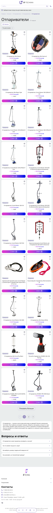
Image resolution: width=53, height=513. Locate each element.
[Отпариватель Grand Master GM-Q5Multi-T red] (39, 85)
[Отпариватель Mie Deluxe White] (39, 311)
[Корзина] (30, 510)
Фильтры (6, 24)
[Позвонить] (50, 6)
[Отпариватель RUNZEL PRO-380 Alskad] (39, 386)
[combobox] (7, 28)
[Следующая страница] (33, 416)
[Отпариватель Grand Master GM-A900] (13, 311)
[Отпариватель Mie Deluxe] (13, 48)
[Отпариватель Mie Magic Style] (13, 85)
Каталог (9, 14)
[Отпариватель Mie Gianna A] (39, 48)
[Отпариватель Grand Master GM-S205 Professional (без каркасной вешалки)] (39, 198)
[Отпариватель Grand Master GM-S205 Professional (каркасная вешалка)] (39, 160)
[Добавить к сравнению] (24, 32)
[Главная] (26, 510)
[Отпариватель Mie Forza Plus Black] (13, 348)
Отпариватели (17, 14)
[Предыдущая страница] (20, 416)
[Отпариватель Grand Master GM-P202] (13, 235)
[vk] (2, 503)
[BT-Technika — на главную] (26, 472)
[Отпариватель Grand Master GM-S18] (13, 198)
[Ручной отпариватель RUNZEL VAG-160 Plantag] (39, 348)
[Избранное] (22, 510)
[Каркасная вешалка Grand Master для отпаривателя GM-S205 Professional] (39, 235)
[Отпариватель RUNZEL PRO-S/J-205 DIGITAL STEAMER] (13, 386)
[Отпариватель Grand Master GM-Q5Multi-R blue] (13, 122)
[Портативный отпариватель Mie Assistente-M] (39, 274)
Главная (3, 14)
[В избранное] (24, 34)
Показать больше (26, 408)
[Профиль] (34, 510)
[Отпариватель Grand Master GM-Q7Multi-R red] (39, 122)
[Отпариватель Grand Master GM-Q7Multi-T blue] (13, 160)
